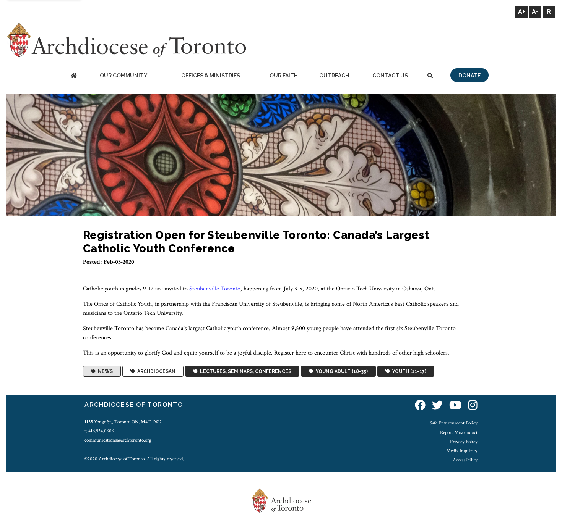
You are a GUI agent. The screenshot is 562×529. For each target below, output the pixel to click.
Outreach (334, 76)
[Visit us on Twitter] (437, 406)
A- (535, 11)
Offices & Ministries (210, 76)
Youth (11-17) (408, 371)
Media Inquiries (462, 451)
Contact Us (390, 76)
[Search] (430, 76)
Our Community (123, 76)
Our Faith (284, 76)
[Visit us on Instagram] (473, 406)
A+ (521, 11)
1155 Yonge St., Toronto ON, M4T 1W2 (123, 422)
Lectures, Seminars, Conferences (244, 371)
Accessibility (465, 460)
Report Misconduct (459, 432)
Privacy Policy (464, 442)
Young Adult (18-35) (340, 371)
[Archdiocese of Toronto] (126, 39)
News (104, 371)
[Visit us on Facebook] (420, 406)
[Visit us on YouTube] (455, 406)
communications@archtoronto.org (117, 440)
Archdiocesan (155, 371)
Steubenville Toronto (214, 289)
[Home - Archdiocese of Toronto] (73, 76)
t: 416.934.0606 (99, 431)
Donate (469, 76)
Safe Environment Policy (454, 423)
